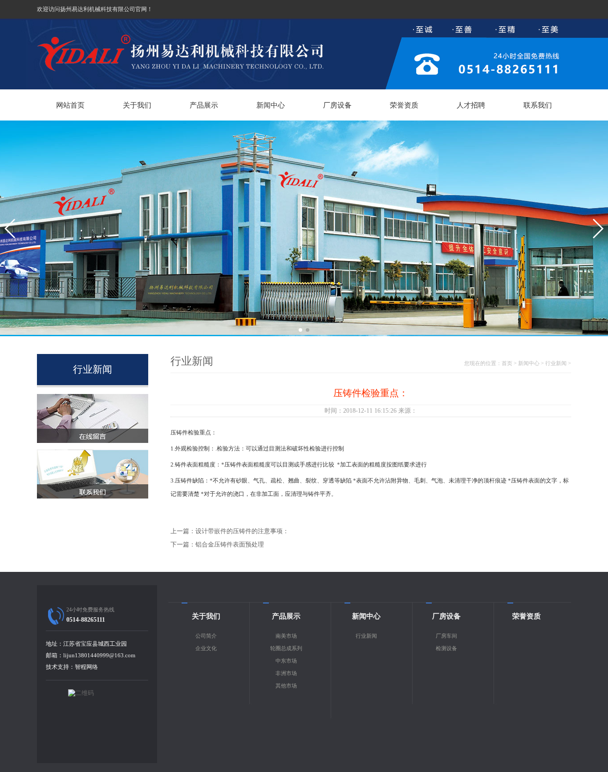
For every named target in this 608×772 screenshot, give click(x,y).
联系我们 (537, 105)
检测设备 (446, 648)
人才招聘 (471, 105)
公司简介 (206, 636)
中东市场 (286, 661)
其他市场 (286, 686)
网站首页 (70, 105)
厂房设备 (337, 105)
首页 (507, 363)
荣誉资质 (404, 105)
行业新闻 (556, 363)
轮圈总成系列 (286, 648)
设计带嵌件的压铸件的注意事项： (242, 531)
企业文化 (206, 648)
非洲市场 (286, 673)
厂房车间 (446, 636)
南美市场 (286, 636)
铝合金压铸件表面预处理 (229, 544)
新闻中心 (270, 105)
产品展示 (204, 105)
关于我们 (137, 105)
